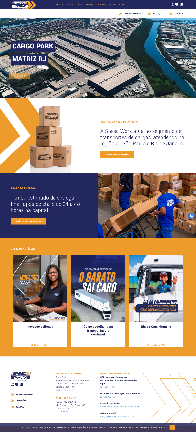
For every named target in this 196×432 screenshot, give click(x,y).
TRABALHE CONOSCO (106, 4)
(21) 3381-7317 (65, 390)
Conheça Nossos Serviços (28, 221)
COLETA (179, 13)
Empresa (59, 4)
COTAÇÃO (158, 13)
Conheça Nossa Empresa (117, 154)
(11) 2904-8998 (63, 411)
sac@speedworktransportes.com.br (117, 416)
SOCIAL (122, 4)
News (80, 4)
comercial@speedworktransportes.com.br (120, 406)
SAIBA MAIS (21, 75)
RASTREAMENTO (132, 13)
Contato (90, 4)
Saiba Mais (39, 340)
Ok (172, 427)
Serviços (70, 4)
